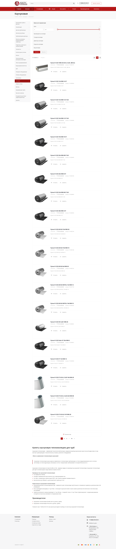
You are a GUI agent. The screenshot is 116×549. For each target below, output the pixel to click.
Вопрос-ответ (52, 519)
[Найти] (73, 3)
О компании (17, 519)
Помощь (34, 519)
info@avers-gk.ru (93, 523)
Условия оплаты (36, 521)
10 (71, 438)
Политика (17, 521)
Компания (17, 517)
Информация (35, 517)
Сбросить (44, 52)
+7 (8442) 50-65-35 (84, 3)
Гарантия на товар (36, 525)
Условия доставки (36, 523)
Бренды (51, 521)
